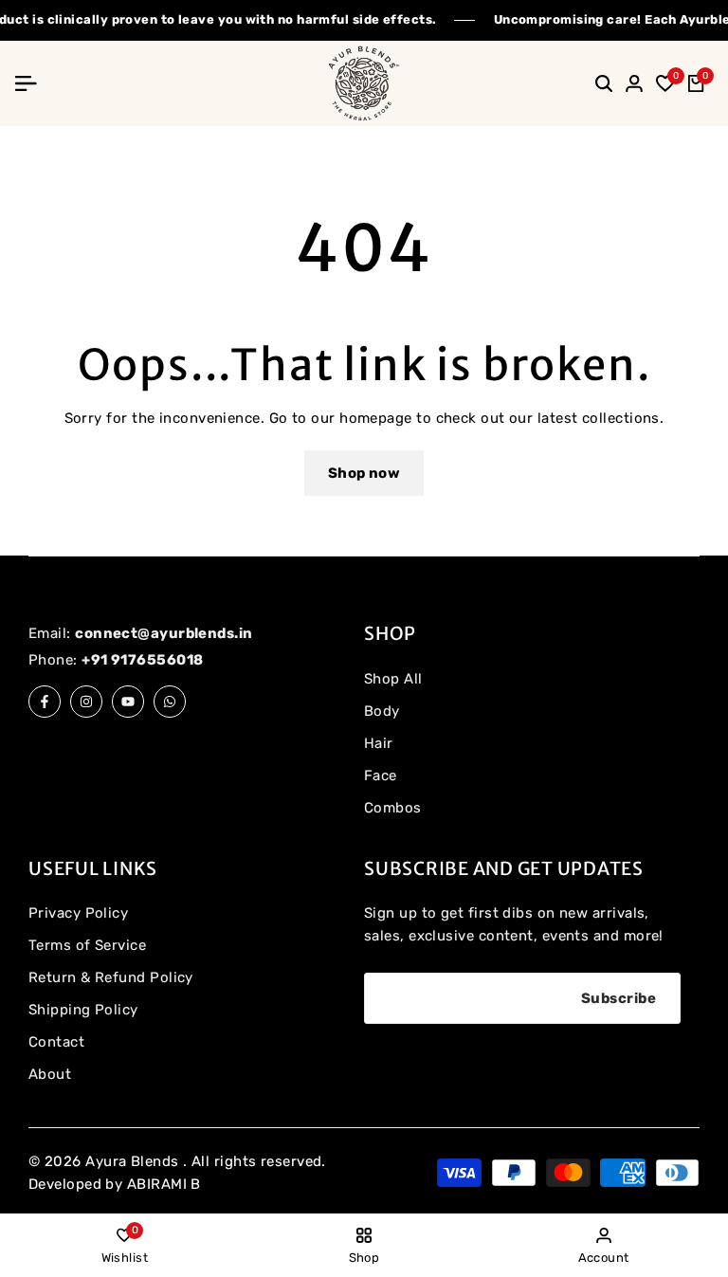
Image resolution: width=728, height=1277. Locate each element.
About (49, 1074)
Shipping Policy (83, 1009)
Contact (56, 1041)
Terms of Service (87, 945)
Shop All (393, 678)
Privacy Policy (78, 912)
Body (382, 711)
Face (380, 775)
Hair (378, 743)
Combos (393, 807)
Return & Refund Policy (110, 977)
